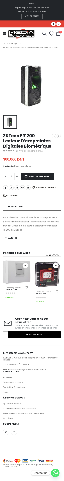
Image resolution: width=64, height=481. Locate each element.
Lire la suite (25, 265)
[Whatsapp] (55, 473)
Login (5, 392)
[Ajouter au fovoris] (26, 287)
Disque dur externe (22, 166)
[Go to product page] (16, 272)
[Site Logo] (21, 33)
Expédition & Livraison (14, 387)
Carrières (8, 418)
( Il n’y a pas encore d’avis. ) (29, 151)
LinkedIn (16, 187)
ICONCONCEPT (10, 466)
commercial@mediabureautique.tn (28, 369)
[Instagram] (58, 24)
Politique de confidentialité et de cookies (23, 413)
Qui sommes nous (12, 403)
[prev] (54, 136)
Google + (22, 187)
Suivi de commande (13, 382)
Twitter (11, 187)
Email (28, 187)
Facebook (5, 187)
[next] (59, 136)
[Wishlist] (51, 33)
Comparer (12, 195)
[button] (5, 33)
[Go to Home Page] (4, 43)
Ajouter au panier (39, 176)
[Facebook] (53, 24)
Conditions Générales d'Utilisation (20, 408)
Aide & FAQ (8, 377)
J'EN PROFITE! (32, 16)
